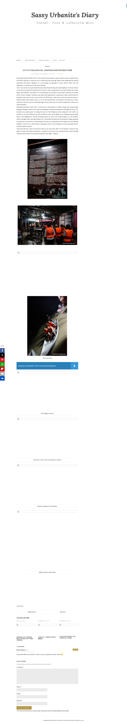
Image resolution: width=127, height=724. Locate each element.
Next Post (63, 612)
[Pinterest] (2, 359)
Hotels (62, 60)
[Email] (2, 373)
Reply (75, 649)
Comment (20, 667)
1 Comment (60, 73)
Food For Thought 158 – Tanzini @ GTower (68, 637)
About (19, 60)
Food (55, 60)
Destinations (30, 60)
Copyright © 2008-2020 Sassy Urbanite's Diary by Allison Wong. (58, 720)
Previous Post (32, 612)
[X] (2, 355)
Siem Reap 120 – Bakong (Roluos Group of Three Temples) (25, 638)
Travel (47, 66)
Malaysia (20, 606)
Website (19, 700)
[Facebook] (2, 350)
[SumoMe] (2, 378)
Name (19, 687)
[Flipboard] (2, 369)
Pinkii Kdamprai (21, 650)
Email (19, 693)
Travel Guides (44, 60)
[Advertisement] (63, 44)
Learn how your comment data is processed (55, 711)
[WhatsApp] (2, 364)
